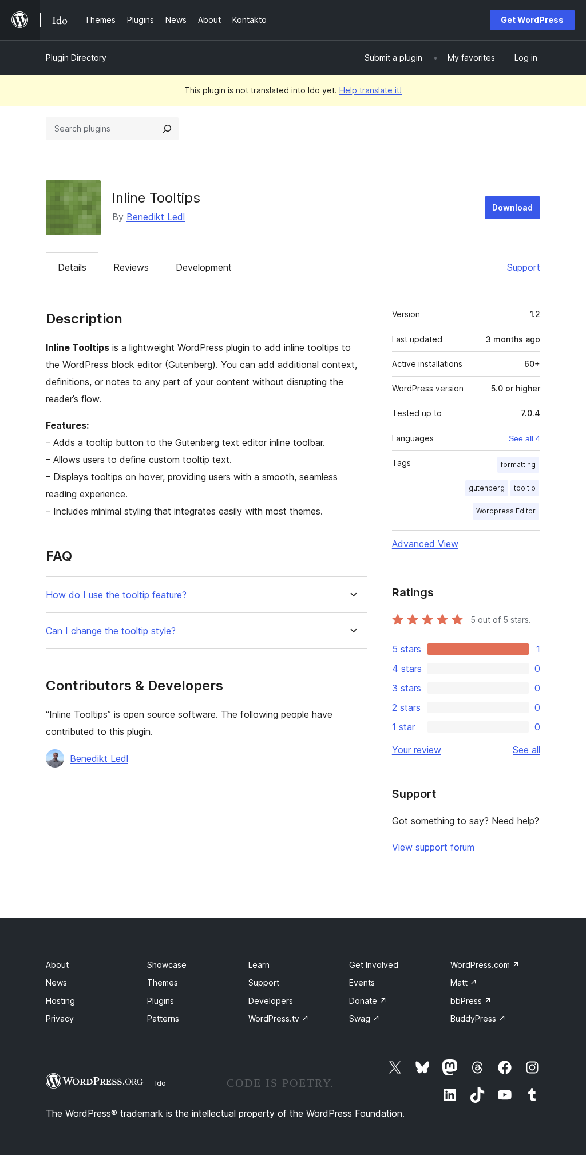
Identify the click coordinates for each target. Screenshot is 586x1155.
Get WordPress (532, 20)
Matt (463, 982)
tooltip (525, 488)
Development (204, 267)
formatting (518, 464)
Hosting (60, 1001)
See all (526, 750)
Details (72, 267)
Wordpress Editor (506, 511)
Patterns (163, 1018)
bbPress (471, 1001)
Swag (364, 1018)
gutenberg (487, 488)
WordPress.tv (278, 1018)
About (57, 965)
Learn (259, 965)
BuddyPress (478, 1018)
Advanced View (425, 543)
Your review (416, 750)
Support (523, 267)
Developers (270, 1001)
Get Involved (373, 965)
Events (362, 982)
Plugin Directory (76, 57)
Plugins (160, 1001)
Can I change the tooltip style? (111, 631)
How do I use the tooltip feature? (116, 595)
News (56, 982)
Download (512, 207)
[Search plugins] (167, 128)
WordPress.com (485, 965)
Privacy (60, 1018)
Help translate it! (370, 90)
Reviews (131, 267)
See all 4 (524, 438)
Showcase (167, 965)
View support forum (433, 847)
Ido (160, 1082)
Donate (368, 1001)
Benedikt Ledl (155, 217)
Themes (162, 982)
